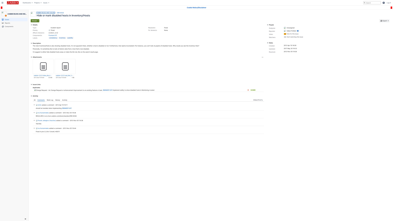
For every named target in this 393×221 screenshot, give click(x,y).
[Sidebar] (25, 218)
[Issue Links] (31, 84)
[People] (267, 25)
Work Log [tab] (50, 100)
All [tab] (34, 100)
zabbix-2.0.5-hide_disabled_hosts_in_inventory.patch (43, 75)
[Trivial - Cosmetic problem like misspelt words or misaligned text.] (49, 30)
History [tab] (57, 100)
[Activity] (31, 96)
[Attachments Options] (262, 57)
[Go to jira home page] (13, 3)
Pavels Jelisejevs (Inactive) (47, 120)
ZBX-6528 (60, 13)
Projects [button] (37, 3)
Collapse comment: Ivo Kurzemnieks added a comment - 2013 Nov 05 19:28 (34, 112)
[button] (2, 3)
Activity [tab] (64, 100)
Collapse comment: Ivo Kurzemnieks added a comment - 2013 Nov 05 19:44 (34, 128)
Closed (253, 90)
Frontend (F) (53, 35)
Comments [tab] (41, 100)
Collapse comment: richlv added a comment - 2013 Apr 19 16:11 (34, 105)
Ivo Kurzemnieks (43, 113)
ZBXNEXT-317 (107, 90)
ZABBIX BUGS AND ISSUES (46, 13)
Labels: (35, 38)
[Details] (31, 25)
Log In (389, 3)
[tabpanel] (148, 118)
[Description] (31, 43)
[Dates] (267, 43)
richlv (39, 105)
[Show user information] (298, 31)
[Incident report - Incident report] (49, 28)
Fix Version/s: (152, 30)
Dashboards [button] (27, 3)
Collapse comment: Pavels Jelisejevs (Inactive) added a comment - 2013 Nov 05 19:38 (34, 120)
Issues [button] (45, 3)
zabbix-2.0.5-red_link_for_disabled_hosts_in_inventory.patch (65, 75)
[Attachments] (31, 57)
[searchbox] (372, 2)
